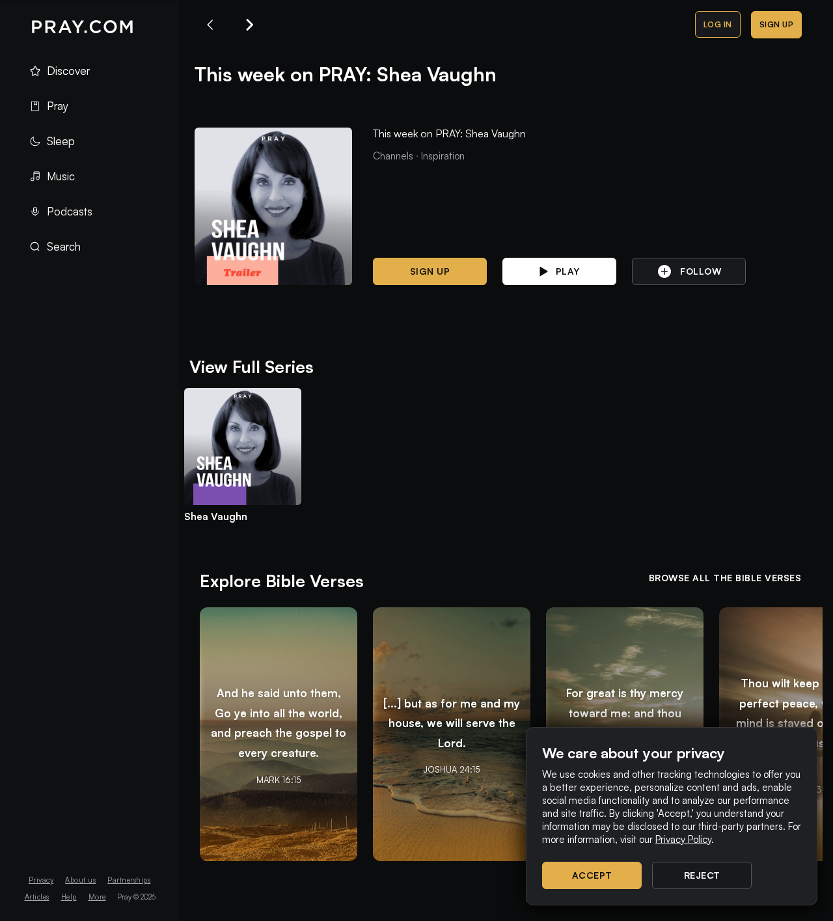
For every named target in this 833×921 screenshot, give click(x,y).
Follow (700, 271)
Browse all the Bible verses (725, 577)
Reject (702, 875)
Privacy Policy (683, 839)
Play (568, 271)
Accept (592, 875)
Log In (717, 24)
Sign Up (776, 24)
